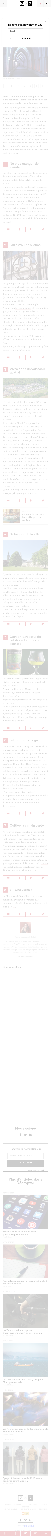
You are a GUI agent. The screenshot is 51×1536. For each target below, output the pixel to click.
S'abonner (26, 38)
